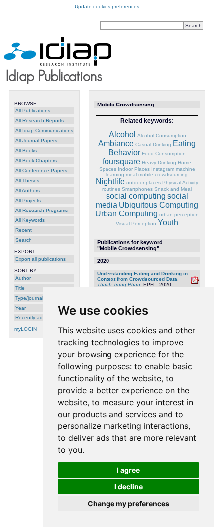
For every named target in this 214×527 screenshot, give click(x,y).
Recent (23, 230)
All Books (26, 150)
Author (23, 278)
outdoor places (143, 182)
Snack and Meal (173, 189)
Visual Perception (136, 223)
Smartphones (137, 189)
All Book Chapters (36, 160)
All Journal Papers (36, 140)
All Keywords (30, 220)
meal (131, 174)
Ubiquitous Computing (158, 205)
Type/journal (29, 298)
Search (23, 240)
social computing (136, 196)
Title (20, 288)
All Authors (27, 190)
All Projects (28, 200)
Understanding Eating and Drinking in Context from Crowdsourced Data (142, 276)
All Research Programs (41, 210)
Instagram (162, 169)
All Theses (27, 180)
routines (111, 189)
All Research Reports (39, 120)
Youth (168, 222)
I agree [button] (128, 470)
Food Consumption (164, 153)
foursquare (121, 161)
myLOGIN (25, 329)
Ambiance (116, 143)
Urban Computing (126, 214)
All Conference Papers (41, 170)
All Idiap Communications (44, 130)
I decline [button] (128, 486)
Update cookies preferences (107, 6)
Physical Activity (180, 182)
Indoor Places (134, 169)
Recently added (33, 317)
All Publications (32, 110)
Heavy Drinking (159, 162)
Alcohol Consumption (161, 135)
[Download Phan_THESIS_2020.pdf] (195, 282)
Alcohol (122, 134)
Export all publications (40, 259)
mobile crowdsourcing (163, 174)
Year (20, 308)
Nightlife (110, 181)
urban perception (179, 214)
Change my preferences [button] (128, 503)
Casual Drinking (153, 144)
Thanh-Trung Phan (118, 284)
